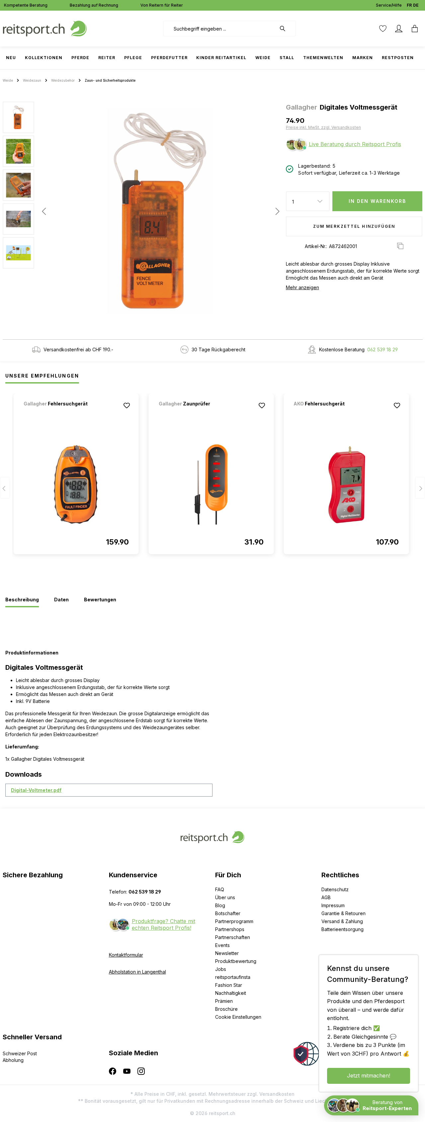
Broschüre (226, 1009)
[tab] (22, 600)
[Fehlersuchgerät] (58, 412)
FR (409, 5)
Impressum (333, 905)
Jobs (220, 969)
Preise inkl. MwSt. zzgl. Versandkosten (323, 127)
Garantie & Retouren (343, 913)
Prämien (224, 1001)
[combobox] (219, 29)
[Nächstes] (276, 211)
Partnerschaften (232, 937)
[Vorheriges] (44, 211)
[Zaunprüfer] (193, 412)
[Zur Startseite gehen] (45, 28)
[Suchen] (286, 29)
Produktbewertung (235, 961)
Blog (220, 905)
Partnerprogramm (234, 921)
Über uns (225, 897)
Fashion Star (228, 985)
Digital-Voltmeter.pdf (36, 790)
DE (416, 5)
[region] (141, 211)
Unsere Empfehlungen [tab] (42, 376)
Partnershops (229, 929)
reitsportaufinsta (232, 977)
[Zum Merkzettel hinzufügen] (126, 405)
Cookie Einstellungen (238, 1017)
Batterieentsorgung (342, 929)
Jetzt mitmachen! (368, 1075)
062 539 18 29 (382, 349)
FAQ (219, 889)
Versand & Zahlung (342, 921)
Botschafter (227, 913)
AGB (326, 897)
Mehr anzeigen (302, 287)
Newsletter (227, 953)
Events (222, 945)
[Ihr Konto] (399, 28)
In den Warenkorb (377, 201)
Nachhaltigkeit (230, 993)
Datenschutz (335, 889)
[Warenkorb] (415, 28)
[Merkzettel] (383, 28)
